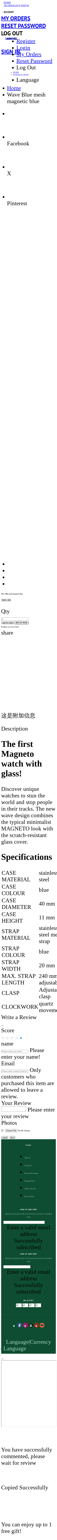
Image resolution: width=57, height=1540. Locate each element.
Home (14, 88)
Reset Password (23, 25)
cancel (4, 1137)
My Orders (15, 18)
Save (12, 1137)
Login (23, 47)
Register (25, 41)
